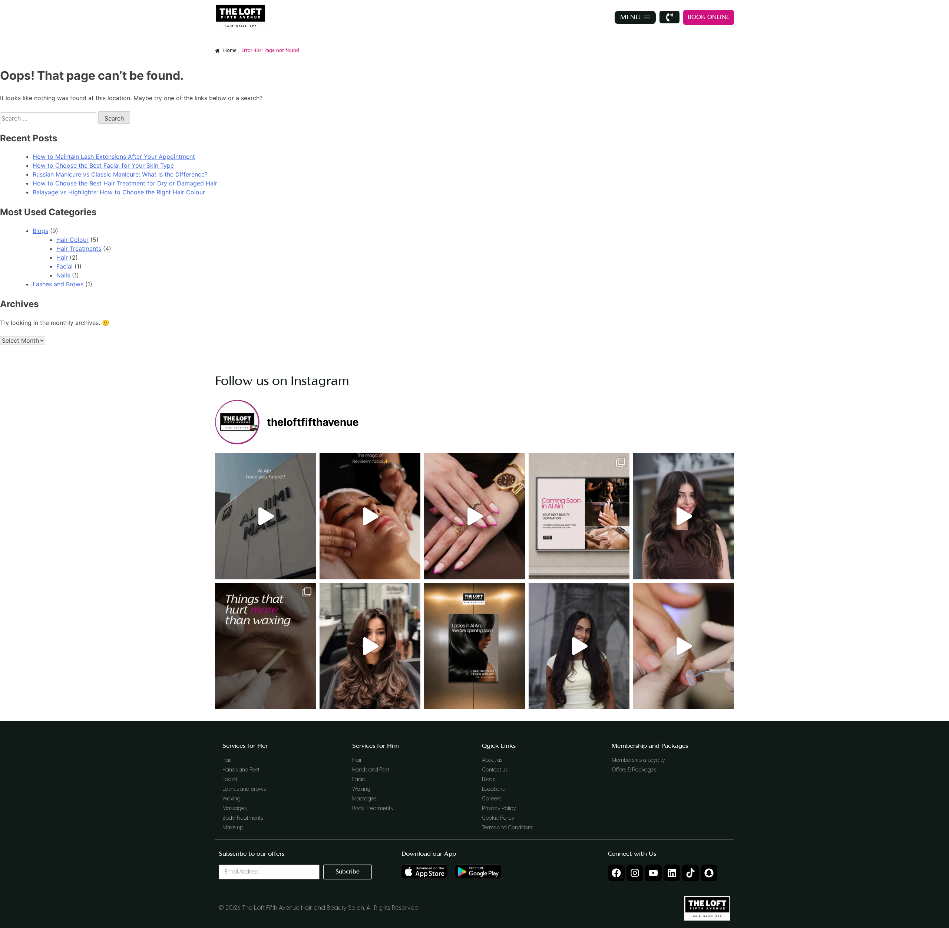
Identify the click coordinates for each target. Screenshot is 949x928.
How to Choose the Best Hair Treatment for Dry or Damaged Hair (125, 183)
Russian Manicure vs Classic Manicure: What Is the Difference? (120, 174)
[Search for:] (49, 118)
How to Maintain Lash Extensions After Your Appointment (114, 156)
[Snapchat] (709, 873)
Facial (64, 266)
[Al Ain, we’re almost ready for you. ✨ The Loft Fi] (579, 516)
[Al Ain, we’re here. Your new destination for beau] (265, 516)
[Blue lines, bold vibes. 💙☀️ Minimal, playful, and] (683, 646)
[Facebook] (616, 873)
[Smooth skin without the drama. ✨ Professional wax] (265, 646)
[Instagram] (634, 873)
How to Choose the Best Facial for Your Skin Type (103, 165)
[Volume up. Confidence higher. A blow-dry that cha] (683, 516)
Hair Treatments (78, 248)
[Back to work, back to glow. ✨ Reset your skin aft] (370, 516)
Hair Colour (72, 239)
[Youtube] (653, 873)
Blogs (40, 230)
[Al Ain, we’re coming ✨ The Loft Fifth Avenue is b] (474, 646)
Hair (62, 257)
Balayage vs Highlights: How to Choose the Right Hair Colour (119, 192)
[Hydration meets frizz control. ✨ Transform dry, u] (579, 646)
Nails (63, 275)
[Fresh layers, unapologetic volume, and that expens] (370, 646)
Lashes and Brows (58, 284)
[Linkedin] (672, 873)
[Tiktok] (690, 873)
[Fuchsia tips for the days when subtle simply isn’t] (474, 516)
